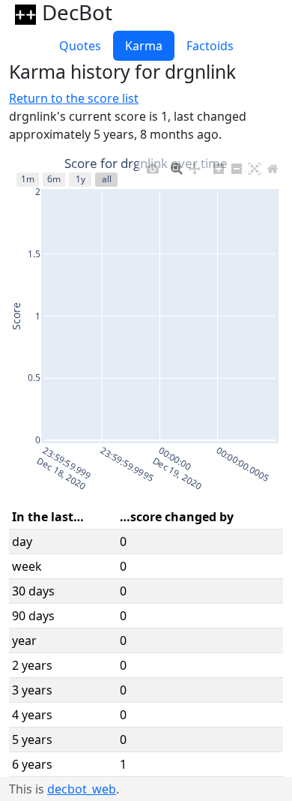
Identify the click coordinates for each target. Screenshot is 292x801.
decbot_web (81, 789)
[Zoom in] (219, 165)
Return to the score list (74, 98)
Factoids (210, 46)
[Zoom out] (237, 165)
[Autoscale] (255, 165)
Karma (143, 46)
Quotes (80, 46)
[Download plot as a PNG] (153, 165)
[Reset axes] (273, 165)
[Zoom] (177, 165)
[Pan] (195, 165)
